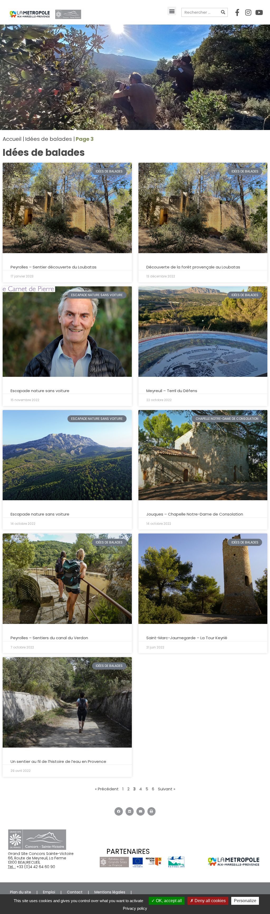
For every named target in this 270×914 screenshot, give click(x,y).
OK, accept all (168, 900)
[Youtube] (258, 12)
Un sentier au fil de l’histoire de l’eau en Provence (58, 761)
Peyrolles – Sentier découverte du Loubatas (54, 267)
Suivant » (166, 789)
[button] (171, 11)
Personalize (245, 900)
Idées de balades (48, 139)
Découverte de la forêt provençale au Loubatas (193, 267)
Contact (75, 892)
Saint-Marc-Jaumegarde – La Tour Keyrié (186, 638)
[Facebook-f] (237, 12)
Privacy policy (135, 908)
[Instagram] (248, 12)
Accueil (12, 139)
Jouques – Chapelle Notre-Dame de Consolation (194, 514)
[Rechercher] (223, 12)
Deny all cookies (210, 900)
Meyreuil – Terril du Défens (171, 390)
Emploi (49, 892)
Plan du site (20, 892)
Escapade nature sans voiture (40, 390)
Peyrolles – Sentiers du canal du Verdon (49, 638)
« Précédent (107, 789)
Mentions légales (109, 892)
